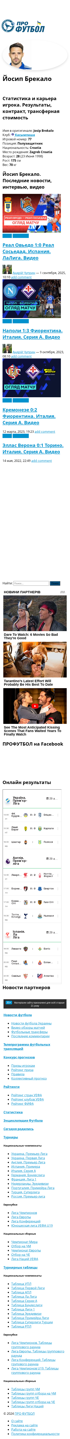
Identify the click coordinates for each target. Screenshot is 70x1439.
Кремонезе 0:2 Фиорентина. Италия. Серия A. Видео (29, 416)
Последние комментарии (30, 1036)
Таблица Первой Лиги (28, 1288)
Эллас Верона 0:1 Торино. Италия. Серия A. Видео (33, 448)
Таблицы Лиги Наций (27, 1406)
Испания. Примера (25, 1166)
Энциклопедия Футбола (23, 1120)
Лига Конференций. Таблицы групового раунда (33, 1362)
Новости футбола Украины (31, 1023)
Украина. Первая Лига (28, 1158)
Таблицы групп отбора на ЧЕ (33, 1402)
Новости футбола (18, 1015)
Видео (7, 236)
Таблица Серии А (24, 1301)
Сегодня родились (19, 1129)
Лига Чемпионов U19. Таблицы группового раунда (35, 1370)
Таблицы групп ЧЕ (25, 1398)
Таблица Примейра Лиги (30, 1318)
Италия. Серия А (23, 1171)
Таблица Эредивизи (26, 1313)
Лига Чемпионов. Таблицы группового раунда (31, 1345)
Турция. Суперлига (25, 1192)
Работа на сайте (23, 1429)
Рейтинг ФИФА (22, 1104)
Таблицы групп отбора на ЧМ (33, 1393)
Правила (17, 1074)
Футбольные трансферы (29, 1032)
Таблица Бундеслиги (26, 1305)
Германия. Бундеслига (28, 1175)
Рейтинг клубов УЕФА (27, 1099)
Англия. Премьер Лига (28, 1162)
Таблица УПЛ (21, 1284)
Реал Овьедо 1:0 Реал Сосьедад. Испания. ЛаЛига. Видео (28, 251)
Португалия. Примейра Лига (32, 1188)
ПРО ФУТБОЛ (25, 1413)
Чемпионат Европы (26, 1250)
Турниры (11, 1137)
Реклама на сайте (24, 1425)
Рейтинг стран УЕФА (26, 1095)
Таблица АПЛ (21, 1292)
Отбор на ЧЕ (20, 1255)
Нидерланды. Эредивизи (30, 1183)
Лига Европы (21, 1217)
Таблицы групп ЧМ (25, 1389)
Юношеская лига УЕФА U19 (32, 1225)
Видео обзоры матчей (28, 1027)
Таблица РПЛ (21, 1326)
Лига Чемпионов (24, 1213)
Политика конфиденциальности (35, 1434)
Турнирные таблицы (21, 1267)
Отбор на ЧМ (21, 1246)
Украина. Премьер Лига (29, 1154)
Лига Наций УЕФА (24, 1259)
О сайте (17, 1421)
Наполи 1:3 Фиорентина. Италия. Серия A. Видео (33, 333)
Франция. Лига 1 (23, 1179)
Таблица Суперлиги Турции (32, 1322)
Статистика (13, 1112)
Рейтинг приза (22, 1070)
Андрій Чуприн (24, 273)
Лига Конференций (25, 1221)
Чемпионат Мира (24, 1242)
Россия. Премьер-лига (28, 1196)
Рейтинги (12, 1087)
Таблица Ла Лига (24, 1296)
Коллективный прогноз (29, 1078)
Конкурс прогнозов (19, 1057)
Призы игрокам (23, 1065)
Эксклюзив (21, 236)
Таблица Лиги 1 (23, 1309)
